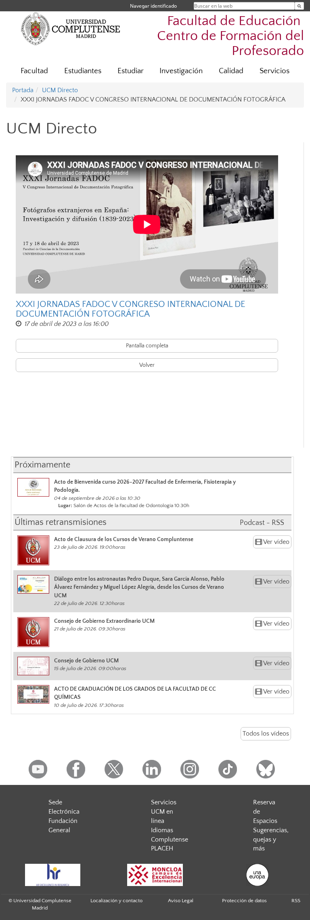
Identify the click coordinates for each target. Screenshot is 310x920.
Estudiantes (82, 71)
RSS (295, 900)
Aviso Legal (180, 900)
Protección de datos (244, 900)
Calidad (231, 71)
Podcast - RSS (262, 523)
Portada (23, 90)
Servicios (274, 71)
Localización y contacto (116, 900)
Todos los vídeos (266, 733)
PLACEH (162, 848)
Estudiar (130, 71)
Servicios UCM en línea (163, 812)
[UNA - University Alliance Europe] (257, 875)
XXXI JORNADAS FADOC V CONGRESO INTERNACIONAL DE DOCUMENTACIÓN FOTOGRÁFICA (130, 309)
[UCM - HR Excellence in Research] (52, 875)
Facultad (34, 71)
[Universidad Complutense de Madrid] (70, 28)
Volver (147, 365)
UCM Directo (60, 90)
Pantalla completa (147, 346)
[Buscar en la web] (299, 6)
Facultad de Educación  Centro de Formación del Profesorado (230, 36)
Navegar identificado (153, 5)
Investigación (181, 71)
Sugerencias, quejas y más (271, 839)
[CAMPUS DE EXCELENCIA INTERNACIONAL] (155, 875)
